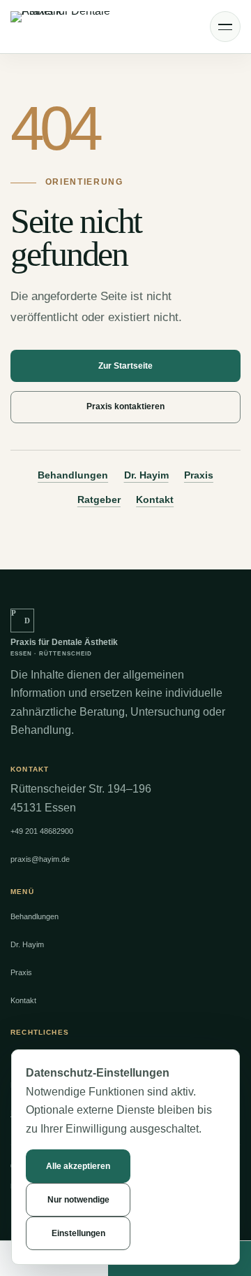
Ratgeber (99, 499)
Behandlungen (73, 475)
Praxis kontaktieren (125, 406)
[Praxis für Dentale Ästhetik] (68, 27)
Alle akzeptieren (78, 1166)
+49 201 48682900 (41, 831)
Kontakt (155, 499)
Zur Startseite (125, 366)
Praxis (198, 475)
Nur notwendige (78, 1200)
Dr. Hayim (146, 475)
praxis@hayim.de (40, 859)
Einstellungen (78, 1233)
